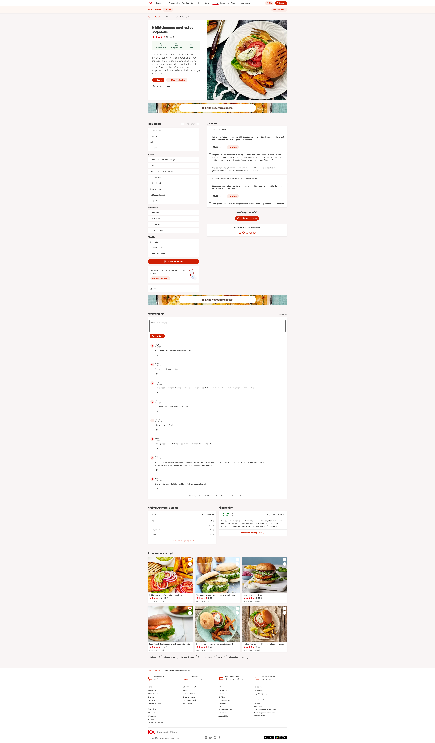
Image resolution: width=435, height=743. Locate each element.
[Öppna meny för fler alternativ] (190, 564)
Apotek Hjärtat (153, 700)
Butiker (208, 3)
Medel (191, 48)
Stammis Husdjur (189, 697)
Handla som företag (155, 703)
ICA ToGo (151, 719)
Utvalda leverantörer (225, 710)
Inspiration (224, 3)
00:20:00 (217, 147)
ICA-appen (151, 713)
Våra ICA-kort (187, 703)
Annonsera (222, 713)
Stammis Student (189, 694)
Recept (215, 3)
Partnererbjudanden (190, 700)
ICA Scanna (152, 716)
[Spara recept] (190, 559)
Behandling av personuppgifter (265, 713)
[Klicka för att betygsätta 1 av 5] (240, 233)
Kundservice (245, 3)
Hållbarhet (258, 687)
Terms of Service (237, 496)
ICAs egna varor (224, 691)
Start (149, 17)
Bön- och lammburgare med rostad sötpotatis (214, 644)
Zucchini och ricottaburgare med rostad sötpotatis (169, 644)
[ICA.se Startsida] (150, 3)
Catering (185, 3)
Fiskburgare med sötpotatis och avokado (165, 595)
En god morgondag (260, 694)
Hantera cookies (259, 716)
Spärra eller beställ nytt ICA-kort (265, 710)
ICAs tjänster (153, 709)
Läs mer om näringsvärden (180, 541)
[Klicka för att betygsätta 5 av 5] (254, 233)
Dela (168, 86)
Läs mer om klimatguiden (251, 533)
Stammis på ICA (189, 687)
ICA (219, 687)
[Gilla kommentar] (157, 355)
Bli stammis (187, 691)
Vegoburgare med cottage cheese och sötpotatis (216, 595)
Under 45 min (161, 48)
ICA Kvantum (222, 703)
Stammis (234, 3)
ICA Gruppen (222, 694)
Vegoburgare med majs (253, 595)
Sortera (282, 315)
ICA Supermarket (224, 700)
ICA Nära (221, 697)
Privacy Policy (225, 496)
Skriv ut (158, 86)
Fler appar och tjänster (156, 722)
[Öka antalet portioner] (197, 124)
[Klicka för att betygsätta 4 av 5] (251, 233)
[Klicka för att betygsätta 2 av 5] (243, 233)
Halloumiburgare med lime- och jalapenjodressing (264, 644)
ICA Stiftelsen (258, 691)
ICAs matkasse (197, 3)
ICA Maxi (221, 706)
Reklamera (257, 703)
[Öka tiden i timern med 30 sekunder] (223, 147)
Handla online (161, 3)
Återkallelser (258, 706)
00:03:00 (217, 196)
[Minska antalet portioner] (182, 124)
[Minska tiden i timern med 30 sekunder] (210, 147)
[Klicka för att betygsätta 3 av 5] (247, 233)
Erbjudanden (174, 3)
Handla (151, 687)
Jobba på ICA (223, 716)
